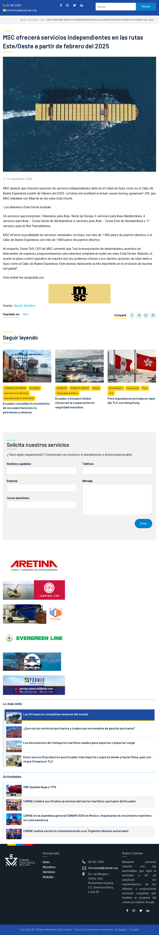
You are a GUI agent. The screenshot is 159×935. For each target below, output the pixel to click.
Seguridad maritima (67, 393)
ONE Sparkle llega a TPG (39, 787)
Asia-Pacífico (116, 388)
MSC (42, 20)
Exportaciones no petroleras (19, 398)
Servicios (49, 872)
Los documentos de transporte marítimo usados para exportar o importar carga (79, 742)
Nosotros (49, 867)
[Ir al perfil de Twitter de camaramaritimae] (74, 5)
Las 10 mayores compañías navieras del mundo (55, 714)
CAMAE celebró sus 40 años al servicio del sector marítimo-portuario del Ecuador (79, 801)
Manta (96, 388)
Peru (144, 388)
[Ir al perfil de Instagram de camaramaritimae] (67, 5)
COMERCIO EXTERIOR (15, 388)
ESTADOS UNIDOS (80, 388)
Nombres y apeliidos (19, 464)
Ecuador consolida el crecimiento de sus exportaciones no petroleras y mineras (26, 408)
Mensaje (87, 481)
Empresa (12, 481)
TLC (111, 393)
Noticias (33, 20)
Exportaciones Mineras (16, 393)
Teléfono (88, 464)
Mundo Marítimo (24, 305)
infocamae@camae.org (103, 868)
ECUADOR (35, 388)
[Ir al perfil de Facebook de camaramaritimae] (61, 5)
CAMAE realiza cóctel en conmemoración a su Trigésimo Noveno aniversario (76, 831)
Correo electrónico (18, 498)
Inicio (23, 20)
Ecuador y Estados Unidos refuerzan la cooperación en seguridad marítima (75, 402)
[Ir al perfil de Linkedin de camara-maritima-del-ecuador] (81, 5)
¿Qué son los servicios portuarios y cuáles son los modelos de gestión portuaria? (79, 728)
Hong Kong (132, 388)
